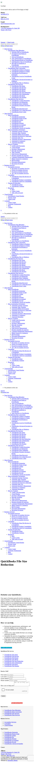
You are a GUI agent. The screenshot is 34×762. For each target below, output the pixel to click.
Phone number (5, 680)
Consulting (7, 723)
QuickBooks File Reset (11, 664)
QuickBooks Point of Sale (11, 734)
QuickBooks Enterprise (11, 732)
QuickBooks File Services (11, 713)
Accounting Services (10, 722)
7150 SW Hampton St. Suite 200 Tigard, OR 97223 (10, 29)
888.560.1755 (11, 755)
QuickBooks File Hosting (11, 666)
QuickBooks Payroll (10, 742)
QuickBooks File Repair (11, 658)
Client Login (10, 42)
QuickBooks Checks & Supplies (13, 743)
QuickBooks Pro (9, 737)
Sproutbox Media (12, 760)
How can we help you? (7, 685)
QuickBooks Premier (10, 739)
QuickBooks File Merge (11, 659)
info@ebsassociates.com (8, 23)
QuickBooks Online (10, 735)
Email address (5, 678)
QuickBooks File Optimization (13, 663)
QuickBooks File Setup (11, 654)
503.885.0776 (5, 14)
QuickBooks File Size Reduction (13, 661)
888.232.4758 (5, 19)
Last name (4, 676)
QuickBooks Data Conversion (13, 712)
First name (4, 675)
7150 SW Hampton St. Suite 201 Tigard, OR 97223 (10, 753)
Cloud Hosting (8, 725)
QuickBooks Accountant (11, 740)
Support (3, 42)
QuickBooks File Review (11, 656)
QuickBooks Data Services (12, 715)
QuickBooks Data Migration (12, 710)
